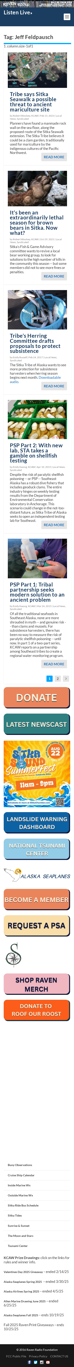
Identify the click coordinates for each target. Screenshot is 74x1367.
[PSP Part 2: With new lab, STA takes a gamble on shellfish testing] (37, 419)
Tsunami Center (18, 1246)
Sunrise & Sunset (18, 1225)
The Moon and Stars (20, 1235)
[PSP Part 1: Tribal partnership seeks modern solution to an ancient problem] (37, 558)
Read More (54, 157)
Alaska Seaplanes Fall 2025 (21, 1315)
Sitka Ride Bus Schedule (23, 1205)
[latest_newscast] (37, 734)
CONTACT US (59, 1356)
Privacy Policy (38, 1356)
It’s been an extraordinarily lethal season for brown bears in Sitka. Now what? (37, 222)
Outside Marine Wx (20, 1195)
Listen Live (17, 12)
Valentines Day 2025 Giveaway (23, 1272)
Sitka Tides (15, 1215)
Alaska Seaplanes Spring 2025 (23, 1281)
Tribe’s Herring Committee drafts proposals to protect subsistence (35, 343)
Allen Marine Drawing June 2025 (25, 1301)
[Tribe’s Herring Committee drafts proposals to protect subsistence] (37, 309)
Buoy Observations (20, 1165)
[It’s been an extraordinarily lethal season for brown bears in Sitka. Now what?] (37, 188)
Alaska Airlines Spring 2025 (21, 1291)
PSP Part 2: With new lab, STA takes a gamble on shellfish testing (36, 453)
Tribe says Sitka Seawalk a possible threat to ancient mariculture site (33, 101)
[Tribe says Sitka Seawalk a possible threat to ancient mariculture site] (37, 70)
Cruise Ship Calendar (21, 1175)
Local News (50, 357)
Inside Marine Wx (19, 1185)
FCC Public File (16, 1356)
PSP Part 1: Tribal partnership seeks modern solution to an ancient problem (37, 592)
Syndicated (23, 118)
